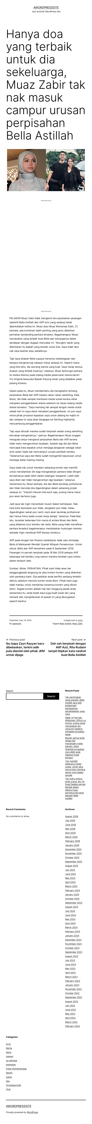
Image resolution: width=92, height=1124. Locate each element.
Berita (9, 1048)
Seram (9, 1073)
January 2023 (72, 985)
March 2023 (71, 977)
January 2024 (72, 935)
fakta (8, 1052)
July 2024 (70, 911)
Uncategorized (13, 1085)
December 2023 (73, 940)
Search (9, 691)
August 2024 (71, 907)
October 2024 (72, 898)
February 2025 (72, 890)
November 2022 (73, 989)
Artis (80, 620)
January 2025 (72, 894)
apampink (16, 623)
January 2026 (72, 845)
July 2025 (70, 870)
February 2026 (72, 841)
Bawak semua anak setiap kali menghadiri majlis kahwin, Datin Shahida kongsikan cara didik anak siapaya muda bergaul (75, 748)
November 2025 (73, 853)
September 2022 (73, 997)
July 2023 (70, 960)
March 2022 (71, 1022)
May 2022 (70, 1014)
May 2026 (70, 829)
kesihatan (11, 1064)
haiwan (9, 1056)
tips (8, 1081)
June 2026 (70, 824)
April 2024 (70, 923)
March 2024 (71, 927)
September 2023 (73, 952)
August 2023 (71, 956)
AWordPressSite (46, 7)
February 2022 (72, 1026)
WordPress (32, 1112)
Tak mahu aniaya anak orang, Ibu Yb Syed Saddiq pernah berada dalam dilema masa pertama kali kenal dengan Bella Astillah (75, 788)
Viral (8, 1089)
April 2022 (70, 1018)
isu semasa (11, 1060)
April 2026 (70, 833)
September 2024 (73, 902)
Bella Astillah (65, 623)
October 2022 (72, 993)
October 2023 (72, 948)
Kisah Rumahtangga (16, 1068)
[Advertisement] (46, 219)
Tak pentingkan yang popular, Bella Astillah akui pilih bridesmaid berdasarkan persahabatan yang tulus (75, 705)
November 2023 (73, 944)
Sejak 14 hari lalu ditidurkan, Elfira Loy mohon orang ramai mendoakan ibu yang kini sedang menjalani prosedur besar (75, 726)
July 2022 (70, 1005)
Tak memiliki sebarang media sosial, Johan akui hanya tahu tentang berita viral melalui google (75, 768)
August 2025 (71, 865)
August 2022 (71, 1001)
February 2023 (72, 981)
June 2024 (70, 915)
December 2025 (73, 849)
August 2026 (71, 816)
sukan (9, 1077)
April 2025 (70, 882)
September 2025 (73, 861)
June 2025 (70, 874)
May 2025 (70, 878)
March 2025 (71, 886)
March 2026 (71, 837)
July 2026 (70, 820)
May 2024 (70, 919)
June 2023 (70, 964)
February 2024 (72, 931)
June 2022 (70, 1009)
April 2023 (70, 972)
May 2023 (70, 968)
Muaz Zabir (77, 623)
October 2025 (72, 857)
